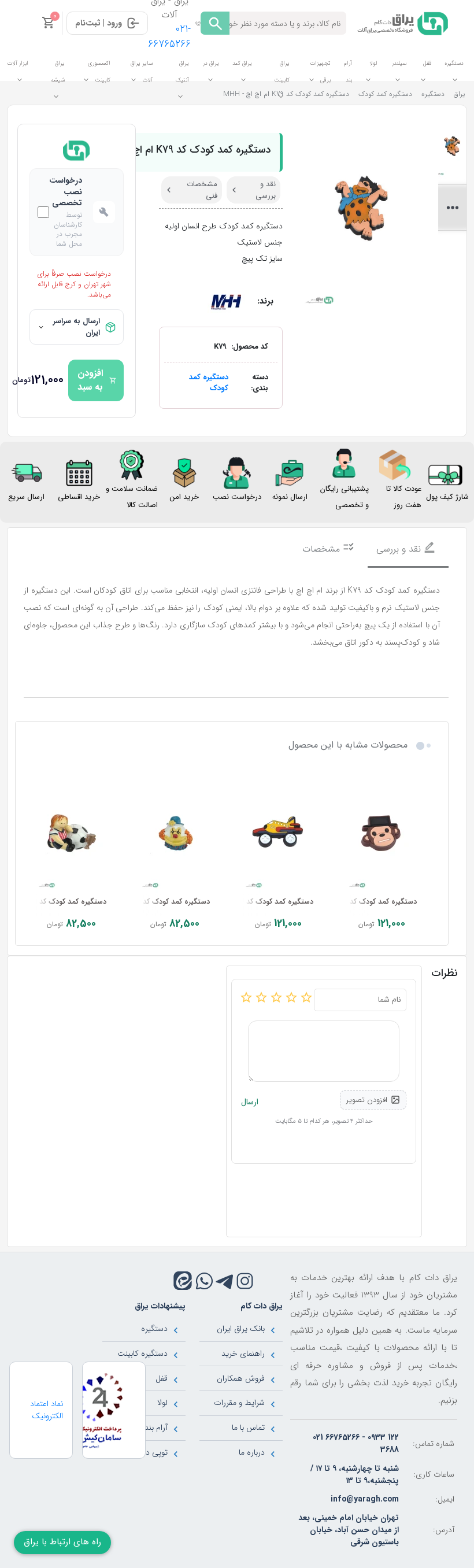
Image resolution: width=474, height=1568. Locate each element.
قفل (161, 1378)
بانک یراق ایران (241, 1328)
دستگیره (154, 1328)
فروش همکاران (241, 1378)
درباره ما (252, 1452)
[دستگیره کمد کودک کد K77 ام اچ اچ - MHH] (278, 833)
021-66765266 (169, 36)
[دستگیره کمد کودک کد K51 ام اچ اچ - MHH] (381, 833)
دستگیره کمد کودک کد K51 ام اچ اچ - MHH (350, 902)
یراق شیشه (58, 71)
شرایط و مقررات (239, 1402)
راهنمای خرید (243, 1353)
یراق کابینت (282, 71)
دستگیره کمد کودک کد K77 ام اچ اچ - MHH (246, 902)
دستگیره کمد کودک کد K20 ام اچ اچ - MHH (144, 902)
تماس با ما (248, 1427)
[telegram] (224, 1281)
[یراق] (401, 22)
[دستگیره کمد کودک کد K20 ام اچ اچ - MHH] (174, 833)
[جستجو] (215, 23)
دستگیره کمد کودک (208, 383)
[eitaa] (182, 1280)
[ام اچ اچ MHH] (225, 300)
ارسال (249, 1102)
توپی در (155, 1452)
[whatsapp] (204, 1281)
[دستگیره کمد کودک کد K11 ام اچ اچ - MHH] (71, 833)
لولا (162, 1402)
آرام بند (156, 1427)
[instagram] (245, 1281)
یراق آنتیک (182, 71)
